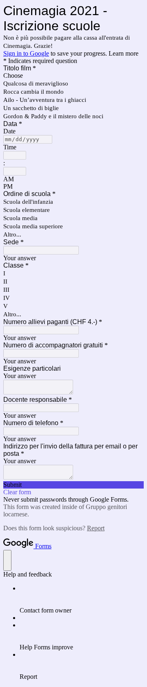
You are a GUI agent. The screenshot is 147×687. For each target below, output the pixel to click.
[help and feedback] (7, 560)
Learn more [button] (123, 53)
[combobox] (14, 155)
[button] (73, 485)
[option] (73, 75)
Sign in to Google (26, 53)
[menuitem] (82, 599)
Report (96, 528)
